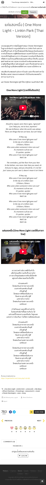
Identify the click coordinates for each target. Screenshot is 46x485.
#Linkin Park (20, 389)
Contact (20, 473)
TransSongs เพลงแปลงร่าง (20, 2)
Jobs (26, 473)
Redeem (33, 471)
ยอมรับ (24, 12)
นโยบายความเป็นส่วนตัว (38, 7)
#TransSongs (19, 391)
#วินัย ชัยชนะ (38, 389)
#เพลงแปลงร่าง (29, 391)
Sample (26, 471)
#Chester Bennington (9, 393)
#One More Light (9, 389)
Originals (13, 471)
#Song (24, 393)
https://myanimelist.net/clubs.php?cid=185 (15, 378)
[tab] (9, 441)
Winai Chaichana (27, 397)
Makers (7, 2)
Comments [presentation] (9, 442)
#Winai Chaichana (8, 391)
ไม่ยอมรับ (33, 12)
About (40, 471)
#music (37, 391)
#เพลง (19, 393)
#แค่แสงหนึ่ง (29, 389)
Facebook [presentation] (17, 446)
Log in (24, 456)
